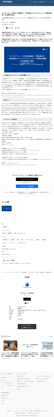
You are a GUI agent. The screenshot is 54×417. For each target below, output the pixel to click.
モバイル (13, 4)
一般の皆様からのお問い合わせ (33, 413)
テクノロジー (7, 4)
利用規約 (31, 410)
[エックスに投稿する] (7, 28)
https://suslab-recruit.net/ (13, 163)
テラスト (5, 242)
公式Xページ (3, 400)
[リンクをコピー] (18, 28)
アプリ (18, 4)
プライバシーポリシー (16, 410)
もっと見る (50, 336)
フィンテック (12, 242)
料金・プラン (3, 380)
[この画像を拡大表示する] (7, 208)
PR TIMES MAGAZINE (21, 383)
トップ (3, 272)
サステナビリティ (30, 239)
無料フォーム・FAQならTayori (42, 378)
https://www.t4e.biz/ (47, 159)
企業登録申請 (42, 2)
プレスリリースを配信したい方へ (7, 385)
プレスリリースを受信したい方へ (7, 382)
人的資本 (44, 239)
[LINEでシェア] (12, 28)
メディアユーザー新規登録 (27, 186)
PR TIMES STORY (20, 376)
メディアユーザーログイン (27, 179)
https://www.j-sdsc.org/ (33, 89)
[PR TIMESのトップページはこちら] (7, 2)
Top (2, 4)
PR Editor (19, 388)
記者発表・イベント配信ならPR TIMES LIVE (25, 381)
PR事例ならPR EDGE (40, 381)
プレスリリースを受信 (32, 2)
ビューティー (29, 4)
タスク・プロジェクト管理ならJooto (43, 376)
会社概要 (8, 410)
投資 (18, 239)
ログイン (48, 2)
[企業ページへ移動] (27, 285)
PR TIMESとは (4, 377)
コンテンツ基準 (25, 410)
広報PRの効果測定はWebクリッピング (24, 386)
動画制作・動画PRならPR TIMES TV (24, 378)
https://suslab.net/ (6, 254)
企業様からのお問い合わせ (20, 413)
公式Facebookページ (5, 395)
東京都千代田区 (5, 248)
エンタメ (23, 4)
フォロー (27, 299)
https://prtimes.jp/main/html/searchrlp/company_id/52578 (24, 164)
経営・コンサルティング (19, 233)
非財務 (12, 239)
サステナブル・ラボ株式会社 (21, 272)
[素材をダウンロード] (16, 28)
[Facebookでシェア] (9, 28)
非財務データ (6, 239)
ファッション (37, 4)
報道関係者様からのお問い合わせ (41, 410)
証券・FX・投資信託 (7, 233)
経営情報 (5, 226)
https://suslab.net (10, 144)
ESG (22, 239)
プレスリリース (10, 272)
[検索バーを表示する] (52, 2)
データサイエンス (22, 242)
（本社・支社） (12, 248)
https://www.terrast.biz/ (34, 150)
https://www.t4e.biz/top (32, 153)
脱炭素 (37, 239)
